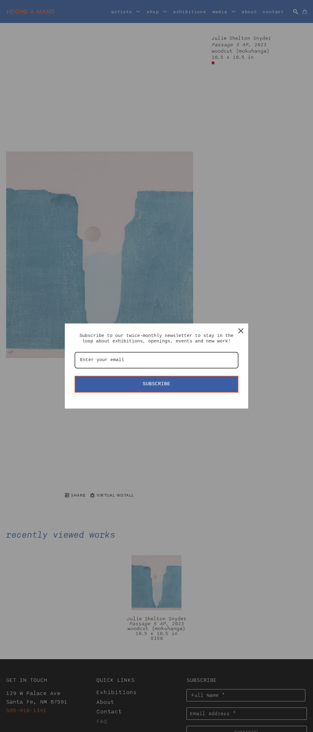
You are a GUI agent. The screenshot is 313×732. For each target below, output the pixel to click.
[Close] (241, 330)
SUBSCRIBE (156, 384)
